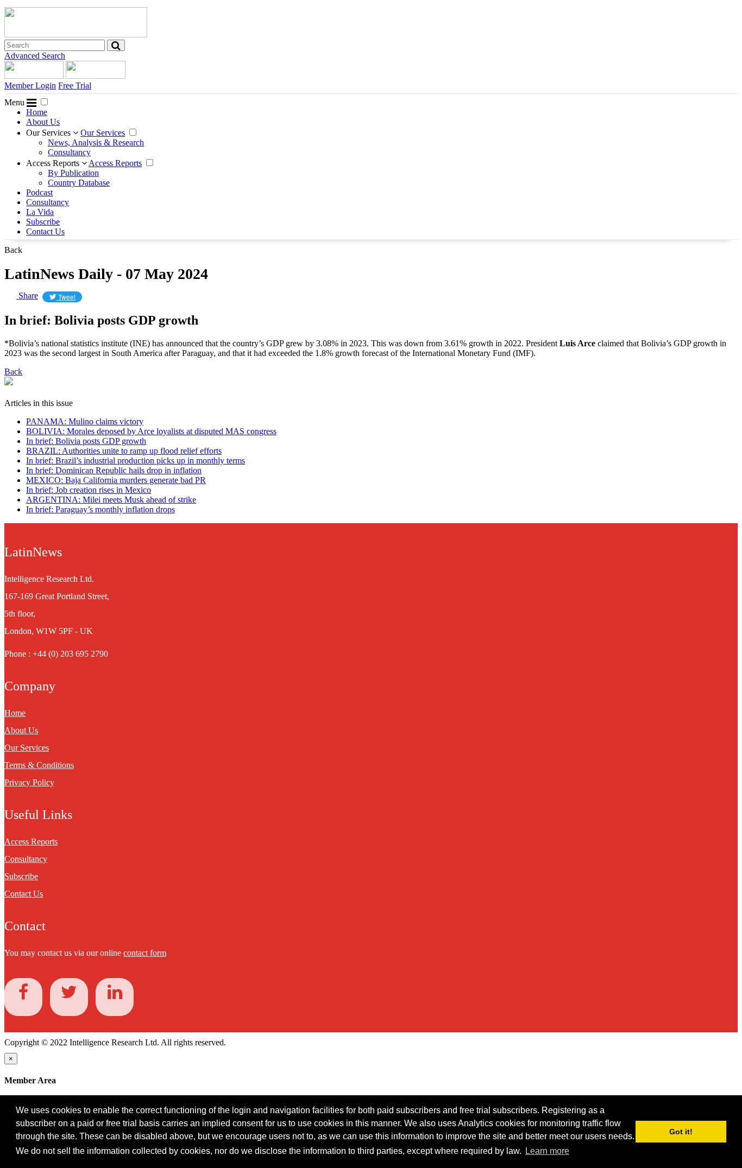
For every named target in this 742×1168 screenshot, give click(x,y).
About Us (43, 121)
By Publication (73, 172)
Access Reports (53, 163)
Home (36, 112)
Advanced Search (34, 55)
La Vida (40, 212)
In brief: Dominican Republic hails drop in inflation (114, 470)
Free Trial (74, 85)
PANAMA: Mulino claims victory (84, 421)
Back (13, 250)
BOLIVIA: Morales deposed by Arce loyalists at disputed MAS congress (151, 431)
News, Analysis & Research (96, 142)
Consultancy (69, 152)
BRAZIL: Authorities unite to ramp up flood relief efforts (124, 450)
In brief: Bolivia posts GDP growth (86, 441)
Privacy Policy (29, 782)
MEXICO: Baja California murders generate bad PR (116, 480)
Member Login (30, 85)
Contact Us (45, 231)
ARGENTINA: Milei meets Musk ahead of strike (111, 499)
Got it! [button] (681, 1131)
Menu (15, 102)
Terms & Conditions (39, 765)
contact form (144, 952)
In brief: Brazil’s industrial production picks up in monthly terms (135, 460)
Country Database (79, 182)
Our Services (49, 132)
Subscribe (43, 221)
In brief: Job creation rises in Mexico (88, 489)
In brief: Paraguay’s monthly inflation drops (100, 509)
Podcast (39, 192)
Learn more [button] (547, 1151)
